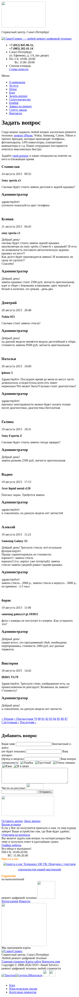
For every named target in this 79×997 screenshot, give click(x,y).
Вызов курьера (11, 824)
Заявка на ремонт (20, 106)
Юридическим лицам (23, 988)
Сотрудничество (20, 99)
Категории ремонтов (22, 992)
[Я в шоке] (21, 766)
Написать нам (51, 961)
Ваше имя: (8, 744)
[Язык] (7, 766)
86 (62, 718)
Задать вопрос (18, 96)
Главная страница (13, 961)
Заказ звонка (32, 821)
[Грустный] (43, 762)
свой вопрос (20, 155)
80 (39, 718)
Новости (24, 901)
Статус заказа (18, 109)
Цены (13, 89)
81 (43, 718)
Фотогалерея (10, 901)
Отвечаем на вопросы (16, 834)
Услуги (13, 85)
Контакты (15, 113)
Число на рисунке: (14, 788)
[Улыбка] (26, 762)
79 (35, 718)
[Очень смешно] (64, 762)
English (13, 103)
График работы (11, 845)
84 (54, 718)
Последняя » (28, 722)
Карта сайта (33, 961)
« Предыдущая (23, 718)
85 (58, 718)
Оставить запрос (12, 821)
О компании (17, 82)
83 (50, 718)
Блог (12, 92)
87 (66, 718)
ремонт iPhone (23, 135)
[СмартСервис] (12, 951)
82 (47, 718)
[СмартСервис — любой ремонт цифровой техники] (37, 38)
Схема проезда (18, 69)
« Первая (7, 718)
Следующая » (10, 722)
